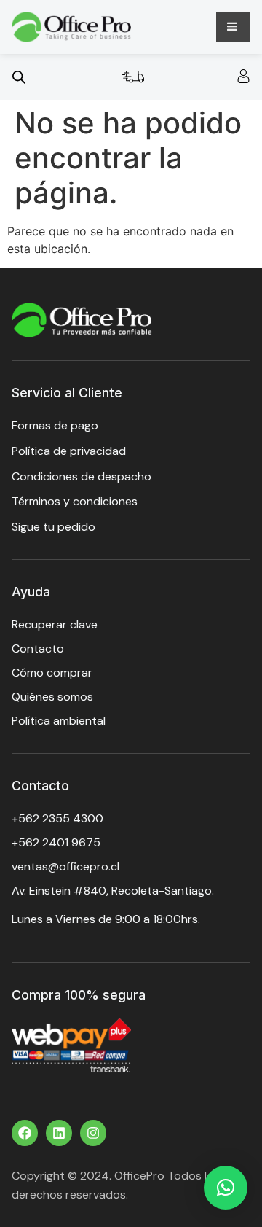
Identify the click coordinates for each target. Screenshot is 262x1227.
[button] (225, 1188)
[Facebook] (25, 1133)
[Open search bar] (19, 77)
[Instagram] (93, 1133)
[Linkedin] (59, 1133)
